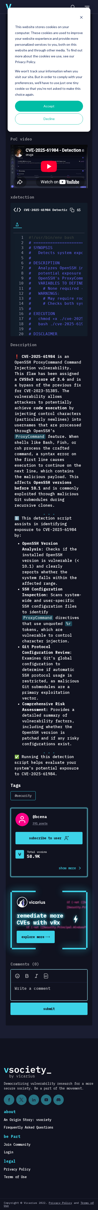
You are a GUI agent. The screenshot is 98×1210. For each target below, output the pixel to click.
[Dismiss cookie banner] (81, 18)
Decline (49, 119)
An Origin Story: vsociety (27, 1120)
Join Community (17, 1144)
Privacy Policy (17, 1169)
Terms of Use (15, 1177)
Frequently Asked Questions (28, 1127)
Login (8, 1152)
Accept (49, 106)
